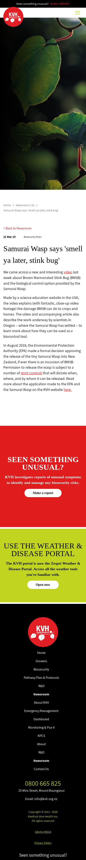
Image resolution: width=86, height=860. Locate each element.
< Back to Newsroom (17, 228)
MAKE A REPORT (60, 4)
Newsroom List (25, 205)
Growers (41, 661)
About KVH (41, 702)
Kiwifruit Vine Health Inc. (43, 816)
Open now (43, 584)
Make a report (43, 493)
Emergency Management (41, 711)
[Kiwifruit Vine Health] (42, 632)
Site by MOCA (43, 832)
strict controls (31, 373)
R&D (41, 686)
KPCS (41, 736)
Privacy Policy (43, 843)
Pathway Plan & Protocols (41, 677)
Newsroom (41, 694)
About (41, 744)
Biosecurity (41, 669)
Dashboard (41, 719)
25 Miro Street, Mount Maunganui (41, 790)
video (68, 272)
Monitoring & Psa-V (41, 727)
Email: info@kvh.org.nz (41, 799)
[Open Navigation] (78, 13)
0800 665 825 (43, 783)
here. (68, 389)
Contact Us (41, 769)
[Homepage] (13, 17)
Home (7, 205)
